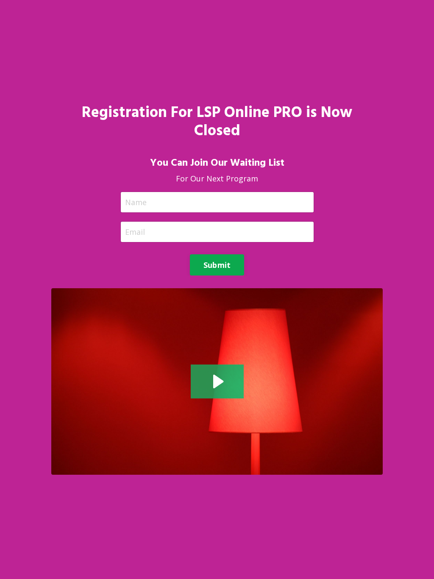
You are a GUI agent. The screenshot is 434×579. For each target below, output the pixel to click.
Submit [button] (217, 265)
